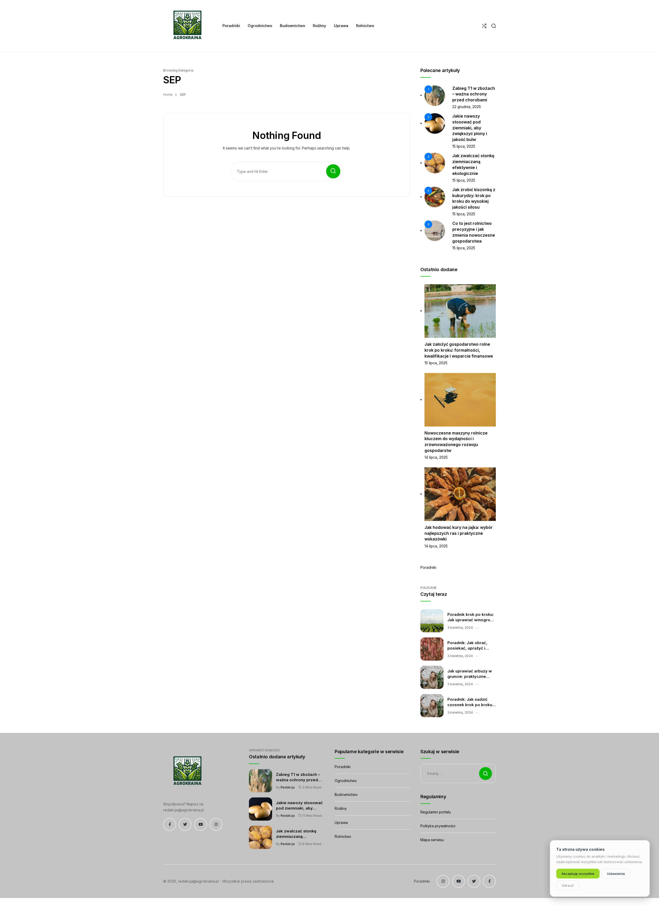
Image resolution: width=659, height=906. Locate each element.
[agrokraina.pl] (186, 26)
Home (167, 94)
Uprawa (341, 822)
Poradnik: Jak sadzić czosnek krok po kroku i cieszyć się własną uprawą (470, 702)
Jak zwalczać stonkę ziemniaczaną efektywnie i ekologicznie (296, 834)
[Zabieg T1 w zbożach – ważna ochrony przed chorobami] (260, 780)
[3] (434, 163)
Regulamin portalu (435, 812)
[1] (434, 95)
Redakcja (288, 787)
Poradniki (428, 567)
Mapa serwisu (432, 840)
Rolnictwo (343, 836)
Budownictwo (346, 794)
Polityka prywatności (437, 826)
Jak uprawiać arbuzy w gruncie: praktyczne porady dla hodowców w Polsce (471, 674)
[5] (434, 230)
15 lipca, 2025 (463, 146)
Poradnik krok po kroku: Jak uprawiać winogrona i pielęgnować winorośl (471, 617)
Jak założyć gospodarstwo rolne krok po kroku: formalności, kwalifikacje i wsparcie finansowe (458, 350)
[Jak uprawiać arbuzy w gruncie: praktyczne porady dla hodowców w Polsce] (432, 677)
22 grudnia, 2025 (466, 106)
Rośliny (341, 808)
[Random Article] (484, 26)
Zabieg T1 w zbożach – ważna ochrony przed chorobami (473, 94)
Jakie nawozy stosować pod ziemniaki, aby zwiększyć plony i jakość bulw (469, 127)
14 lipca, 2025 (436, 457)
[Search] (493, 26)
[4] (434, 196)
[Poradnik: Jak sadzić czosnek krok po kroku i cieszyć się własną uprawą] (432, 705)
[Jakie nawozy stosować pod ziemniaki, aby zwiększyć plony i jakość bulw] (260, 809)
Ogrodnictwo (346, 780)
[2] (434, 123)
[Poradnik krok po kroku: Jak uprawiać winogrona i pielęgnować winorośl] (432, 620)
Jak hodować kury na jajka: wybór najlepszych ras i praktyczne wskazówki (458, 533)
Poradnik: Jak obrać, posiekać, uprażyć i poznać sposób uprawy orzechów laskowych (470, 645)
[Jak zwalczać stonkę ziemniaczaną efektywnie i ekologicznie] (260, 837)
